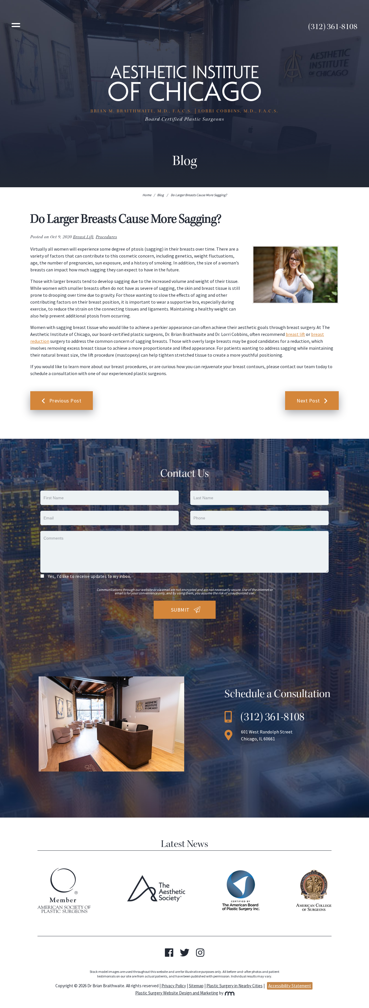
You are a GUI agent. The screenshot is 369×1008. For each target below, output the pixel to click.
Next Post (308, 400)
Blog (160, 195)
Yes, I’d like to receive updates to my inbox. (89, 576)
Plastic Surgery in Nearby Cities (234, 985)
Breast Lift (83, 237)
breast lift (295, 334)
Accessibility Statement (289, 985)
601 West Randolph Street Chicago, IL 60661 (267, 735)
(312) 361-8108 (332, 26)
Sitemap (196, 985)
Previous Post (65, 400)
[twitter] (184, 954)
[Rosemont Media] (229, 993)
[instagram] (200, 954)
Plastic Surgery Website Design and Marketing (176, 993)
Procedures (106, 237)
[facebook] (169, 954)
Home (146, 195)
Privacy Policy (173, 985)
